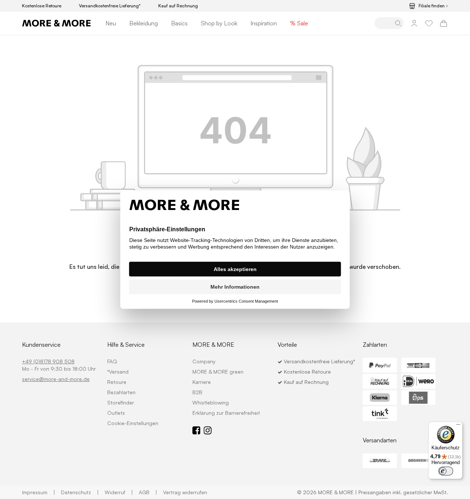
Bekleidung (143, 23)
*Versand (118, 371)
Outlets (116, 413)
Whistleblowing (210, 402)
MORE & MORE (213, 344)
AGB (148, 492)
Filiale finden (432, 6)
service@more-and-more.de (56, 379)
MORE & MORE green (217, 371)
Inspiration (263, 23)
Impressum (38, 492)
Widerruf (119, 492)
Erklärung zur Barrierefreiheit (226, 413)
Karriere (201, 382)
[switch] (445, 471)
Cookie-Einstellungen (132, 423)
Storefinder (120, 402)
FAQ (112, 361)
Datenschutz (80, 492)
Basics (179, 23)
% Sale (299, 23)
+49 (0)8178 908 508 (48, 361)
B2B (197, 392)
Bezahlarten (121, 392)
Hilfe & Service (126, 344)
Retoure (116, 382)
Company (204, 361)
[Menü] (458, 426)
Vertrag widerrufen (185, 492)
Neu (110, 23)
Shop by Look (219, 23)
